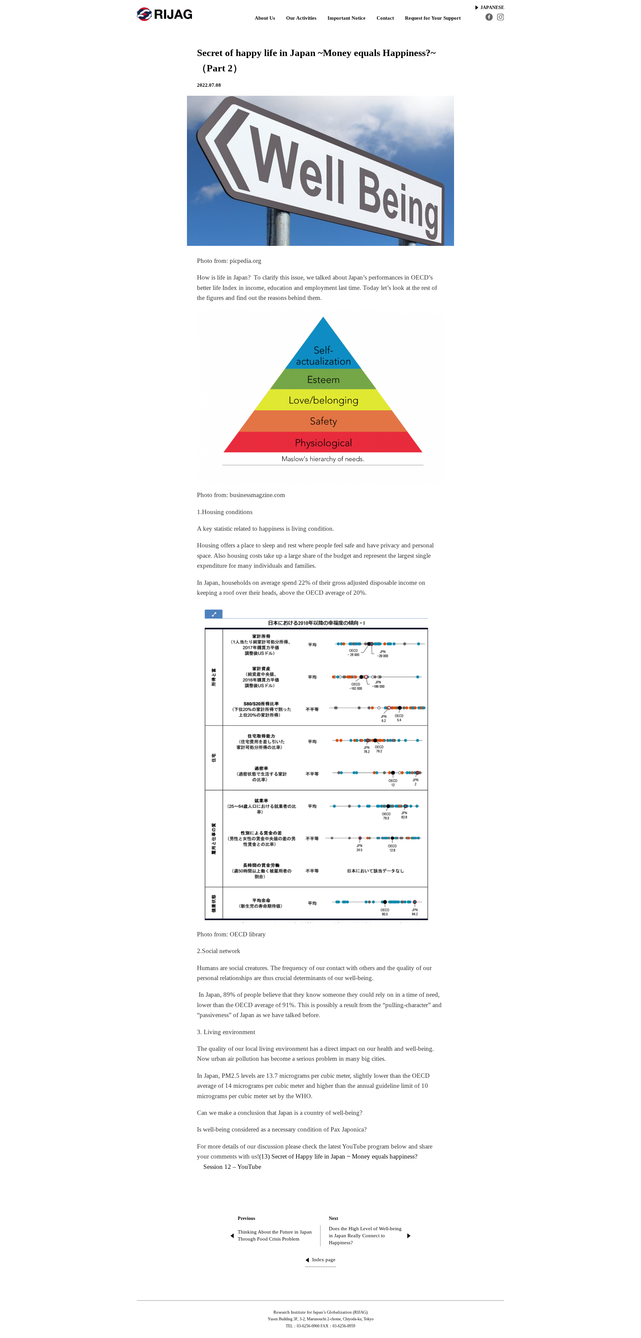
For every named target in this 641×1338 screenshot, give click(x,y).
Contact (385, 18)
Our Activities (301, 18)
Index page (324, 1259)
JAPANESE (492, 7)
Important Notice (347, 18)
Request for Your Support (433, 18)
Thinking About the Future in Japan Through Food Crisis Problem (275, 1235)
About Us (265, 18)
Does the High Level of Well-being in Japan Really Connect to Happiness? (365, 1235)
